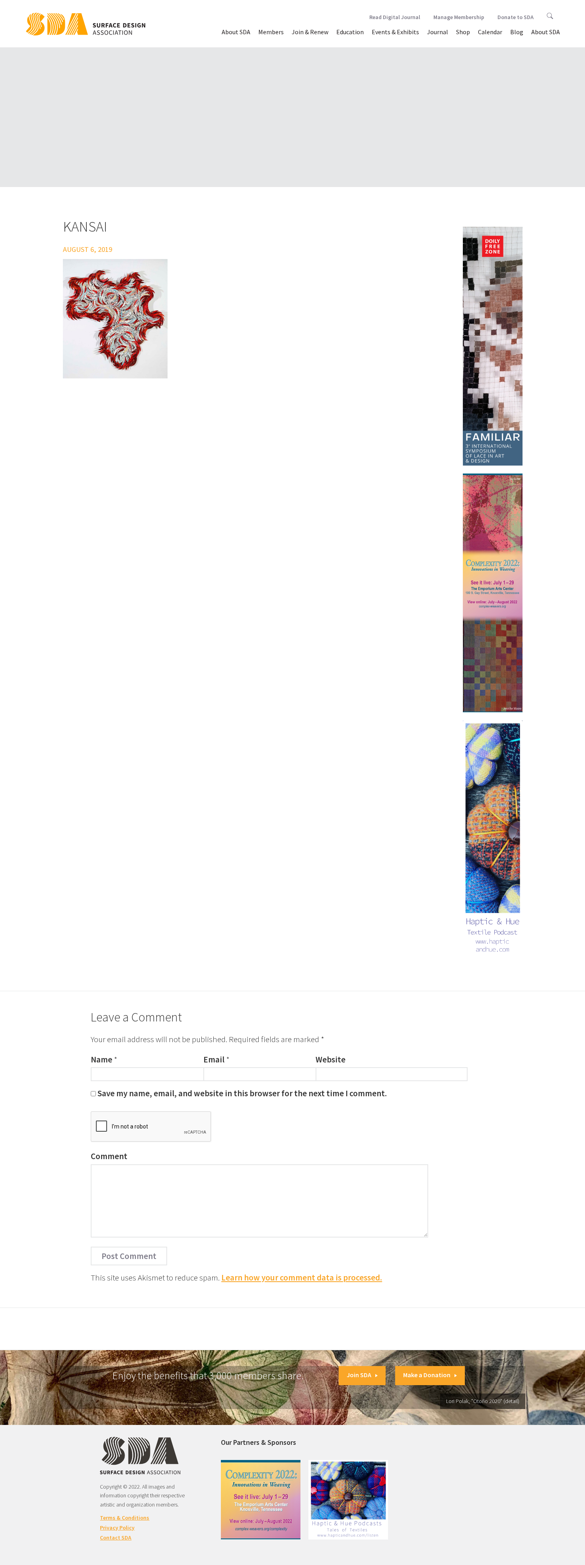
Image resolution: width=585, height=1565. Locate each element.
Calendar (490, 32)
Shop (463, 32)
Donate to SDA (515, 17)
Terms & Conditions (124, 1517)
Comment (109, 1156)
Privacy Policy (117, 1527)
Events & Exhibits (395, 32)
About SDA (236, 32)
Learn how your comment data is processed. (301, 1277)
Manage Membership (458, 17)
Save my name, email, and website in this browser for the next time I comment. (242, 1093)
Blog (516, 32)
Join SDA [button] (359, 1375)
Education (350, 32)
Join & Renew (310, 32)
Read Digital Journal (394, 17)
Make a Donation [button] (426, 1375)
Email (213, 1059)
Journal (437, 32)
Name (101, 1059)
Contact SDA (115, 1537)
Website (330, 1059)
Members (271, 32)
